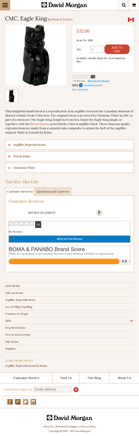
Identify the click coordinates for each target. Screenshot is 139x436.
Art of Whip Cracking (18, 306)
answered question (93, 85)
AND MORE (12, 286)
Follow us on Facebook (10, 402)
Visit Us (66, 378)
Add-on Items (14, 293)
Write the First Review (98, 81)
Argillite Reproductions (20, 299)
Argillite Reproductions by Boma (26, 365)
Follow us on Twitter (25, 402)
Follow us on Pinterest (18, 402)
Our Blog (94, 378)
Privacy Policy (88, 426)
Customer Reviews (20, 191)
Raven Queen (40, 124)
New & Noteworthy (17, 334)
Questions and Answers (52, 191)
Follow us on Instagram (33, 402)
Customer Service (26, 378)
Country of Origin (16, 313)
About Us (124, 378)
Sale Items (12, 341)
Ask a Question (80, 89)
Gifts (8, 320)
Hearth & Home (15, 327)
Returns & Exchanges (67, 426)
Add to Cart (117, 49)
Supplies (10, 348)
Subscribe (75, 389)
